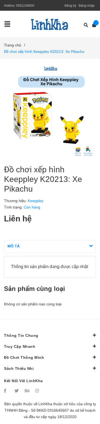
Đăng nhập (87, 6)
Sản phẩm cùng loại (34, 288)
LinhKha (45, 404)
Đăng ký (70, 6)
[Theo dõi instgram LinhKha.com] (38, 390)
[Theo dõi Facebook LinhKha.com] (6, 390)
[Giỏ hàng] (92, 25)
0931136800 (25, 6)
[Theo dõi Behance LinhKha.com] (27, 390)
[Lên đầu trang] (85, 398)
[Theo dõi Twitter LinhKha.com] (17, 390)
